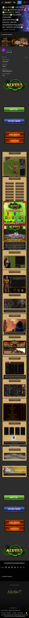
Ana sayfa (20, 613)
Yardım (14, 613)
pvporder (6, 29)
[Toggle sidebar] (27, 2)
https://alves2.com (7, 71)
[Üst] (24, 613)
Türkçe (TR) (13, 608)
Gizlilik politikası (6, 613)
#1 (26, 57)
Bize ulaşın (4, 610)
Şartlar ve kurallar (14, 610)
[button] (2, 2)
